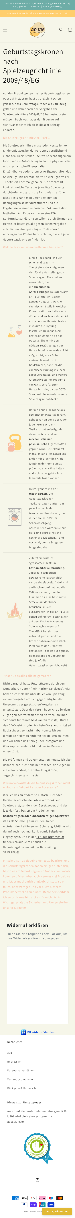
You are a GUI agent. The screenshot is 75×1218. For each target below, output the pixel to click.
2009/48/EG (37, 114)
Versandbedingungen (20, 1079)
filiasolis (32, 1211)
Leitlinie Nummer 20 (50, 837)
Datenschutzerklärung (21, 1070)
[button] (5, 29)
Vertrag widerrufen (57, 1211)
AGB (9, 1052)
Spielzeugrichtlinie (16, 114)
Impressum (14, 1061)
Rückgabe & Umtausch (21, 1088)
